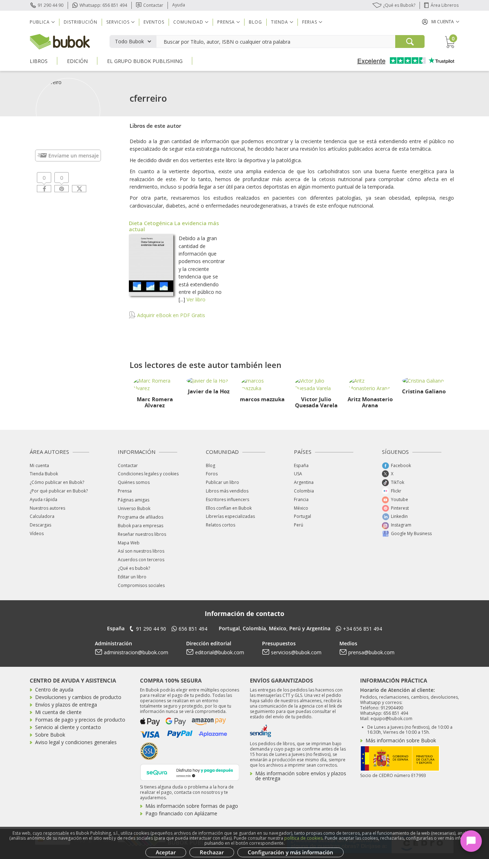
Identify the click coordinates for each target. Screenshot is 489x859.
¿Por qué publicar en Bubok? (59, 491)
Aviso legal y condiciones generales (76, 742)
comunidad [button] (188, 22)
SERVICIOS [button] (118, 22)
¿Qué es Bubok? (399, 5)
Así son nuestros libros (141, 551)
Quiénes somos (134, 482)
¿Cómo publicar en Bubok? (57, 482)
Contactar (153, 5)
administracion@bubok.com (136, 652)
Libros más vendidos (227, 491)
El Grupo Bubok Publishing (145, 61)
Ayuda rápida (43, 499)
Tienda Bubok (44, 474)
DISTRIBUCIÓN (80, 22)
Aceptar (166, 852)
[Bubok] (60, 41)
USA (298, 474)
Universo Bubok (134, 508)
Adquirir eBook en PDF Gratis (170, 315)
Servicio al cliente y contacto (68, 727)
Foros (212, 474)
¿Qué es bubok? (134, 568)
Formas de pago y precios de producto (80, 719)
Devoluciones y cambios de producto (78, 697)
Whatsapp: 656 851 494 (103, 5)
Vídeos (37, 533)
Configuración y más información (290, 852)
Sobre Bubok (50, 734)
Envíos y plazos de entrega (66, 704)
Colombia (304, 491)
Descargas (40, 525)
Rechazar (212, 852)
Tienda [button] (279, 22)
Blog (255, 22)
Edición (77, 61)
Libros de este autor (155, 125)
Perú (298, 525)
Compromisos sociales (141, 585)
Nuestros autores (47, 508)
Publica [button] (40, 22)
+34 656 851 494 (362, 628)
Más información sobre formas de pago (191, 805)
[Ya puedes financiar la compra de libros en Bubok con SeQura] (189, 771)
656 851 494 (193, 628)
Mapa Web (129, 543)
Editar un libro (132, 577)
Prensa (125, 491)
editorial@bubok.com (219, 652)
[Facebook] (44, 188)
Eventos (154, 22)
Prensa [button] (226, 22)
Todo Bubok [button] (129, 41)
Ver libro (196, 299)
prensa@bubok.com (371, 652)
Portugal (302, 516)
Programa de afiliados (140, 517)
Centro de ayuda (54, 689)
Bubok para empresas (140, 526)
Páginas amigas (133, 500)
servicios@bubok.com (296, 652)
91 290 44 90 (50, 5)
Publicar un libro (222, 482)
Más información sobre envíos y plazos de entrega (300, 776)
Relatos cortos (220, 525)
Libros (39, 61)
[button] (440, 22)
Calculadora (42, 516)
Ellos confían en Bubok (229, 508)
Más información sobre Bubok (400, 740)
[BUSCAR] (410, 41)
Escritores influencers (227, 499)
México (301, 508)
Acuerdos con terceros (141, 560)
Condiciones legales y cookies (148, 474)
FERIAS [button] (309, 22)
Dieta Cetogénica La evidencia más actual (174, 226)
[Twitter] (79, 188)
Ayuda (178, 5)
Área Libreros (445, 5)
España (301, 465)
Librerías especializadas (230, 516)
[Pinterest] (61, 188)
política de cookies (303, 838)
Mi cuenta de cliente (58, 712)
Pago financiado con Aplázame (181, 813)
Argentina (304, 482)
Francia (301, 499)
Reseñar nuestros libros (142, 534)
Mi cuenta (39, 465)
